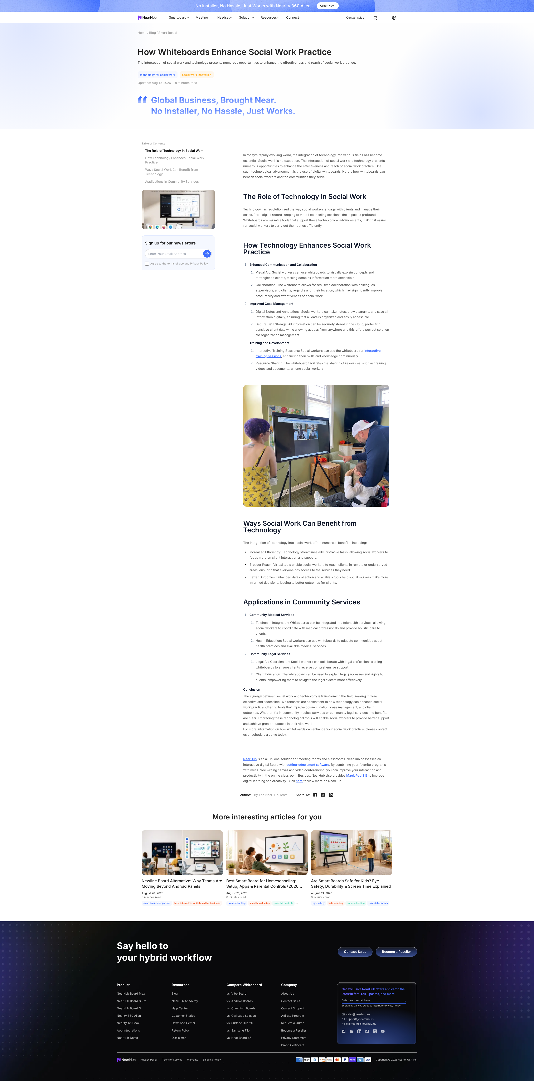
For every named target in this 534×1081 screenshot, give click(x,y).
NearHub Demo (127, 1037)
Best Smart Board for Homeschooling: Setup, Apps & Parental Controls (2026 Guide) (262, 886)
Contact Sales (290, 1001)
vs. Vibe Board (237, 993)
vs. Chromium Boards (241, 1008)
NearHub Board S (129, 1008)
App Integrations (128, 1030)
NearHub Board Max (131, 993)
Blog (152, 33)
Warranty (192, 1059)
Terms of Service (172, 1059)
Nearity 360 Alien (129, 1015)
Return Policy (181, 1030)
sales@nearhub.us (358, 1014)
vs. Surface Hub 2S (240, 1023)
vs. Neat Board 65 (239, 1037)
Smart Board (167, 33)
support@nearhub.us (360, 1019)
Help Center (180, 1008)
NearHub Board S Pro (131, 1001)
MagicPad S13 (357, 775)
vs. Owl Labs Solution (241, 1015)
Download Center (183, 1023)
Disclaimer (179, 1037)
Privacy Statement (293, 1037)
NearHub (250, 759)
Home (142, 33)
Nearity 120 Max (128, 1023)
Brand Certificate (292, 1045)
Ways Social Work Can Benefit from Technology (171, 172)
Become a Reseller (293, 1030)
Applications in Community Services (172, 182)
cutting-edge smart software (307, 765)
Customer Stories (183, 1015)
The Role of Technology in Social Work (174, 151)
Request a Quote (292, 1023)
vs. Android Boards (240, 1001)
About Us (287, 993)
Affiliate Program (292, 1015)
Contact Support (292, 1008)
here (299, 781)
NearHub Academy (185, 1001)
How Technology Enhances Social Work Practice (174, 160)
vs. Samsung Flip (238, 1030)
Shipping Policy (212, 1059)
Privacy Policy (199, 263)
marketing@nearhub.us (361, 1023)
